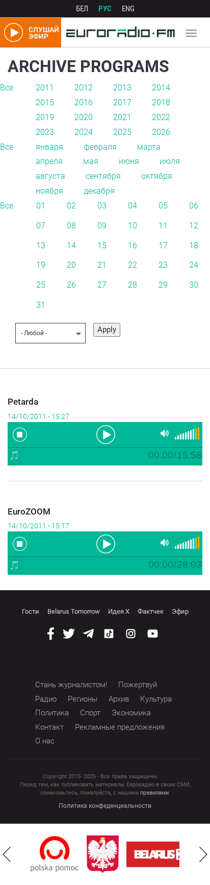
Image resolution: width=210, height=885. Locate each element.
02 (71, 206)
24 (193, 265)
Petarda (23, 402)
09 (102, 225)
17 (163, 245)
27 (102, 285)
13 (40, 245)
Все (6, 87)
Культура (156, 699)
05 (163, 206)
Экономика (131, 712)
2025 (122, 132)
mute (164, 433)
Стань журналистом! (71, 684)
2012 (83, 87)
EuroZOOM (29, 511)
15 (102, 245)
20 (71, 265)
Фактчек (151, 611)
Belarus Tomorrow (73, 611)
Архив (119, 699)
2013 (122, 87)
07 (40, 225)
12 (193, 225)
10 (132, 225)
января (49, 147)
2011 (45, 87)
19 (40, 265)
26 (71, 285)
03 (102, 206)
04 (132, 206)
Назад (7, 854)
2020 (83, 117)
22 (132, 265)
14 (71, 245)
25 (40, 285)
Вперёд (203, 854)
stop (20, 434)
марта (149, 147)
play (105, 434)
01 (40, 206)
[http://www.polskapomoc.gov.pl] (55, 854)
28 (132, 285)
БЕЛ (82, 8)
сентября (103, 176)
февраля (100, 147)
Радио (46, 699)
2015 (45, 102)
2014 (161, 87)
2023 (45, 132)
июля (170, 161)
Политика (52, 712)
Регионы (82, 699)
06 (193, 206)
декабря (99, 191)
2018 (161, 102)
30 (193, 285)
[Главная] (118, 33)
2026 (161, 132)
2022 (161, 117)
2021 (122, 117)
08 (71, 225)
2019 (45, 117)
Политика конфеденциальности (105, 805)
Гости (30, 611)
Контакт (49, 727)
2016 (83, 102)
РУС (105, 8)
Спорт (90, 712)
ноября (49, 191)
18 (193, 245)
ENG (128, 8)
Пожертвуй (137, 684)
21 (102, 265)
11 (163, 225)
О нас (45, 741)
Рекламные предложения (120, 727)
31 (40, 305)
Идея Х (118, 611)
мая (90, 161)
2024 (83, 132)
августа (50, 176)
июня (129, 161)
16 (132, 245)
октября (156, 176)
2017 (122, 102)
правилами (154, 792)
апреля (49, 161)
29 (163, 285)
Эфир (180, 611)
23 (163, 265)
